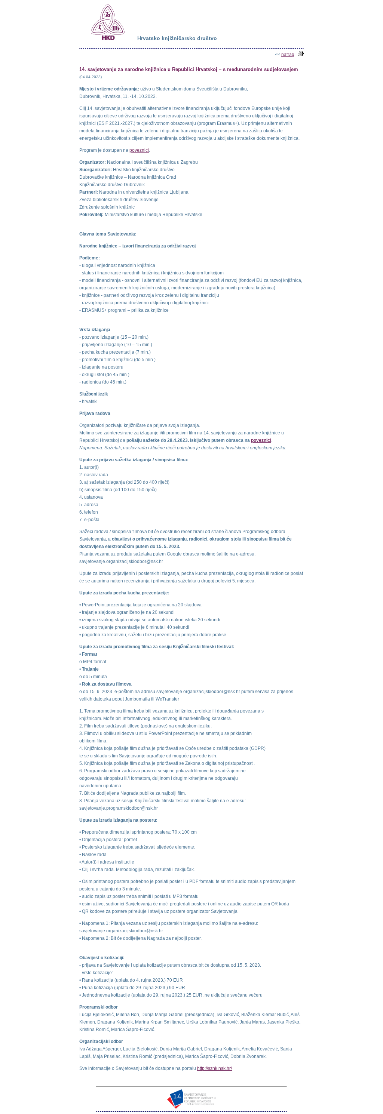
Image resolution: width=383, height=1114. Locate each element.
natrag (287, 54)
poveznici (139, 150)
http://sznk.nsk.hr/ (214, 1068)
